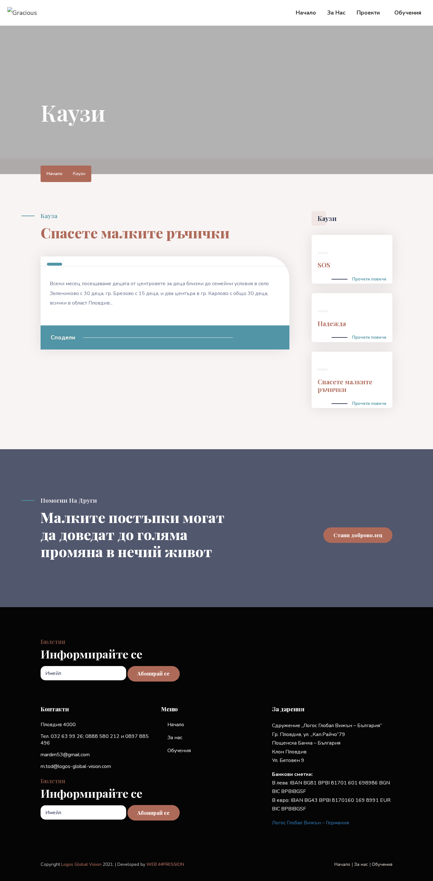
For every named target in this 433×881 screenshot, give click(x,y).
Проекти (368, 12)
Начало (306, 12)
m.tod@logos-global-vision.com (76, 766)
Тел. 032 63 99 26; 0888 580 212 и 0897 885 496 (95, 739)
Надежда (332, 323)
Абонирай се (153, 673)
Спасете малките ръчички (345, 385)
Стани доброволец (358, 535)
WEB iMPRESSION (165, 864)
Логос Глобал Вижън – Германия (310, 822)
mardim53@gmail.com (65, 754)
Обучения (407, 12)
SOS (324, 265)
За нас (336, 12)
